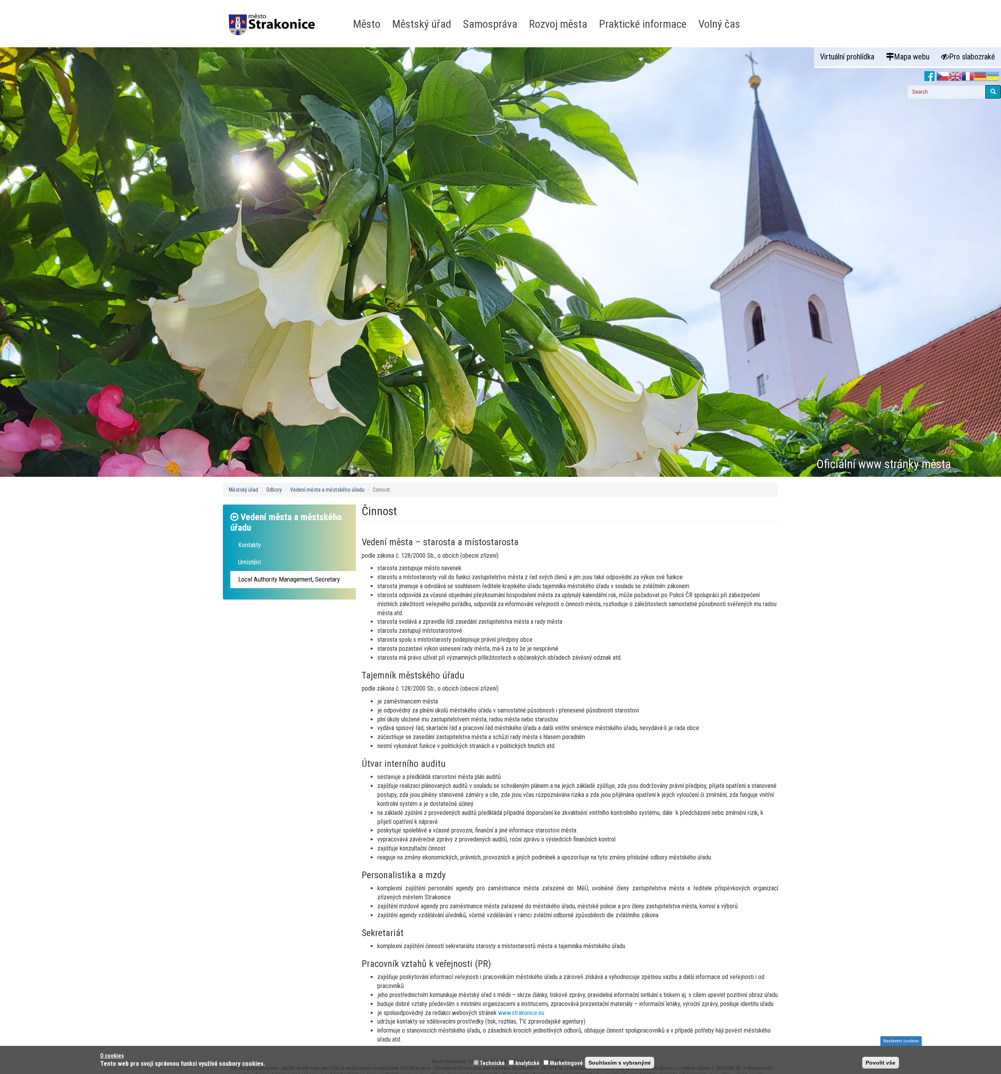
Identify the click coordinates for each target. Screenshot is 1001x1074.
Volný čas (719, 24)
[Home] (275, 19)
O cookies (112, 1056)
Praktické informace (643, 24)
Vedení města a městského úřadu (327, 490)
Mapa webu (911, 56)
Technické (492, 1063)
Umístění (249, 562)
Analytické (527, 1063)
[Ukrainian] (993, 76)
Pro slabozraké (972, 56)
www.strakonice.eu (521, 1013)
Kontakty (249, 545)
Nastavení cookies (901, 1041)
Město (366, 24)
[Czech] (942, 76)
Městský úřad (421, 24)
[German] (980, 76)
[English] (955, 76)
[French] (968, 76)
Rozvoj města (558, 24)
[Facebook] (930, 76)
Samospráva (490, 24)
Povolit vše (880, 1063)
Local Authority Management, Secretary (289, 579)
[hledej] (993, 91)
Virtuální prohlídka (847, 56)
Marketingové (566, 1063)
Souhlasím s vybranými (619, 1063)
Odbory (274, 490)
